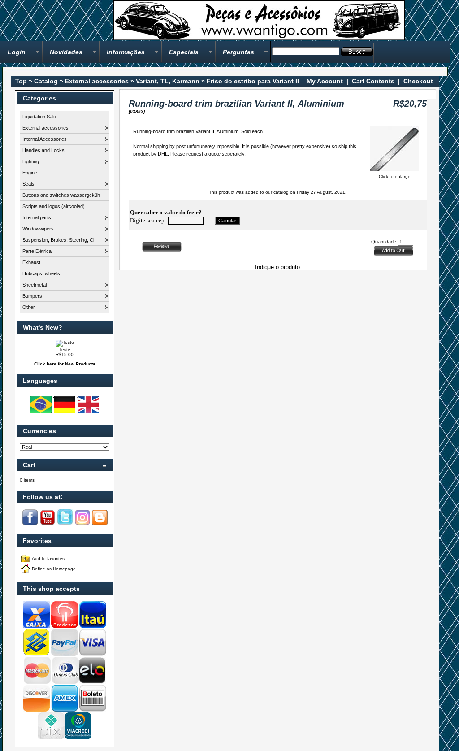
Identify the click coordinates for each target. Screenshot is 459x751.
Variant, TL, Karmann (167, 81)
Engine (29, 172)
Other (28, 307)
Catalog (46, 81)
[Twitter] (65, 523)
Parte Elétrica (37, 251)
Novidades (66, 52)
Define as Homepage (54, 568)
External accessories (97, 81)
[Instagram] (82, 523)
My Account (325, 81)
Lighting (30, 161)
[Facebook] (30, 523)
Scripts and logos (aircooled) (53, 206)
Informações (126, 52)
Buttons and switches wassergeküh (61, 195)
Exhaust (31, 262)
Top (21, 81)
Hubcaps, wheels (41, 273)
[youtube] (47, 523)
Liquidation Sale (39, 116)
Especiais (184, 52)
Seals (28, 184)
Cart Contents (373, 81)
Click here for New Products (64, 363)
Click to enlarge (395, 176)
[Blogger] (100, 523)
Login (17, 52)
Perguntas (238, 52)
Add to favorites (48, 558)
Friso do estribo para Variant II (253, 81)
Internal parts (36, 217)
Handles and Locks (43, 150)
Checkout (418, 81)
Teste (64, 349)
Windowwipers (38, 228)
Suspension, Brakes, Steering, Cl (58, 240)
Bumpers (32, 296)
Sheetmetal (34, 284)
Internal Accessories (44, 139)
